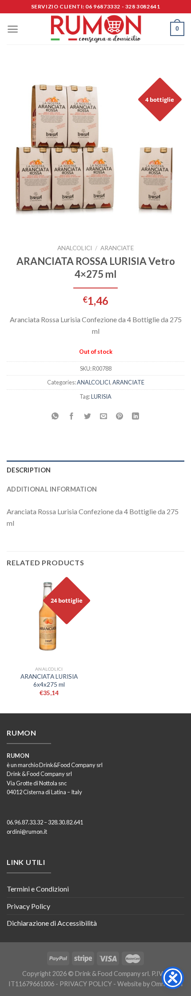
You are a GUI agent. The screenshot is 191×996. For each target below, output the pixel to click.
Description (29, 470)
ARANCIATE (117, 248)
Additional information (52, 489)
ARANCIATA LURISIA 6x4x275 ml (49, 680)
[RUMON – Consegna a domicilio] (95, 28)
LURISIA (101, 396)
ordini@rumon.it (27, 831)
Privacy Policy (28, 906)
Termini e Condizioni (38, 888)
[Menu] (13, 29)
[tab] (95, 470)
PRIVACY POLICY (86, 984)
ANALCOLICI (74, 248)
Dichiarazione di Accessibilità (52, 923)
